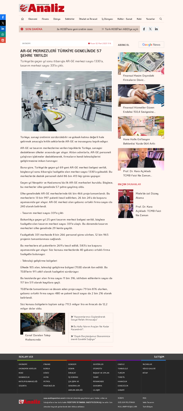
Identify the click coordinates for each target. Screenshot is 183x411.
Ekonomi (32, 18)
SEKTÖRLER (98, 364)
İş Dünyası (107, 18)
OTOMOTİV (97, 368)
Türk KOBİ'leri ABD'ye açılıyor (115, 29)
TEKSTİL (121, 377)
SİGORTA (23, 385)
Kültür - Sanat (125, 18)
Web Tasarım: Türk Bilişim (148, 404)
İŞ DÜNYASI (73, 377)
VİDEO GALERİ (149, 368)
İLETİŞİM (159, 356)
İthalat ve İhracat (88, 18)
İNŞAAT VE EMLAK (101, 373)
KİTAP (145, 373)
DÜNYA (71, 368)
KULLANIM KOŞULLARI (127, 406)
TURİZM (121, 373)
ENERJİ (121, 364)
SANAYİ (121, 390)
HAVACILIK (122, 381)
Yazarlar (150, 18)
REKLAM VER (26, 356)
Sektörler (70, 18)
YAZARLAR (147, 364)
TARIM (96, 377)
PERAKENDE (98, 381)
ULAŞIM (96, 390)
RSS (144, 398)
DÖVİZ (46, 373)
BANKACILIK (24, 377)
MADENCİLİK (49, 385)
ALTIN (45, 377)
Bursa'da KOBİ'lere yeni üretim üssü (62, 29)
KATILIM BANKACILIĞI (28, 381)
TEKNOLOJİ (123, 368)
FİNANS (46, 364)
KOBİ (21, 373)
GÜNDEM (72, 364)
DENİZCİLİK (123, 385)
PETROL (46, 381)
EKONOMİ (26, 43)
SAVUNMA (97, 385)
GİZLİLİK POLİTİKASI (126, 402)
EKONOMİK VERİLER (27, 368)
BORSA (46, 368)
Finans (45, 18)
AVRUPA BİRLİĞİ (75, 390)
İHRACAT (72, 373)
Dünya (56, 18)
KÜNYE (121, 398)
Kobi (139, 18)
